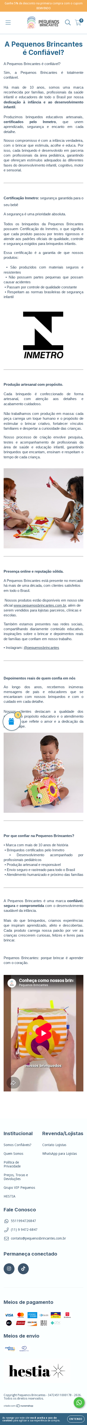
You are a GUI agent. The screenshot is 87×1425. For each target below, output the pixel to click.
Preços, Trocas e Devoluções (16, 1177)
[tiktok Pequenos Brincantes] (23, 1268)
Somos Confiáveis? (17, 1145)
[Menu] (8, 22)
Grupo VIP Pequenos (19, 1188)
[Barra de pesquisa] (68, 22)
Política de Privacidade (12, 1164)
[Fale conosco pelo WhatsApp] (79, 1402)
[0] (78, 23)
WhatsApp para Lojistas (59, 1154)
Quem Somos (13, 1154)
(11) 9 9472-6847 (24, 1230)
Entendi (75, 1419)
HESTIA (9, 1196)
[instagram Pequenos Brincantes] (9, 1268)
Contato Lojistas (54, 1145)
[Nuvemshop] (19, 1406)
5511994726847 (23, 1221)
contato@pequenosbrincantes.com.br (38, 1238)
